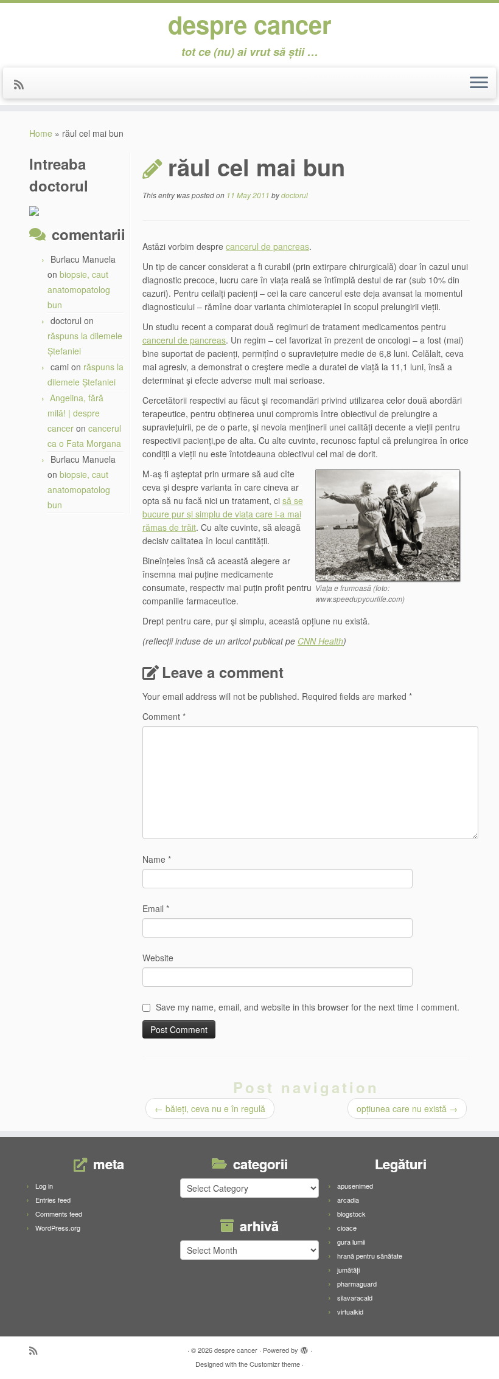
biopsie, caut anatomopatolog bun (78, 289)
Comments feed (58, 1213)
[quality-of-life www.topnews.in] (388, 525)
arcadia (348, 1199)
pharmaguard (357, 1283)
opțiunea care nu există (407, 1108)
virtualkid (350, 1311)
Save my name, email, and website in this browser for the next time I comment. (307, 1007)
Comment (164, 716)
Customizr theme (275, 1364)
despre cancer (250, 24)
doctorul (294, 195)
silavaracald (354, 1297)
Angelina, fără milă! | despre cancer (75, 413)
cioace (347, 1227)
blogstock (351, 1213)
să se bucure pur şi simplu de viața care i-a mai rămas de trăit (222, 513)
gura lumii (351, 1241)
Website (157, 958)
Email (155, 908)
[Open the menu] (479, 83)
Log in (44, 1186)
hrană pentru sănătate (369, 1255)
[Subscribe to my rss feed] (23, 84)
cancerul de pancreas (267, 246)
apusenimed (355, 1186)
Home (40, 133)
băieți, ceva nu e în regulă (210, 1108)
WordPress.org (57, 1227)
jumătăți (348, 1269)
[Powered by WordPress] (304, 1347)
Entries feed (53, 1199)
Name (156, 859)
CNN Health (320, 641)
